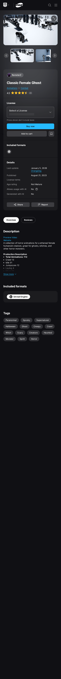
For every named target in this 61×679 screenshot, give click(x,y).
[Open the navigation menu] (56, 5)
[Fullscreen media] (54, 18)
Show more (8, 274)
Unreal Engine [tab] (20, 296)
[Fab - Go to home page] (19, 5)
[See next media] (54, 55)
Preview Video (10, 237)
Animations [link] (12, 88)
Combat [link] (24, 88)
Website (7, 240)
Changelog (36, 171)
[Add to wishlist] (51, 134)
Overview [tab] (11, 220)
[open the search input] (49, 5)
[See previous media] (6, 55)
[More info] (36, 189)
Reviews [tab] (28, 220)
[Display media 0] (22, 55)
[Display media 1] (47, 55)
